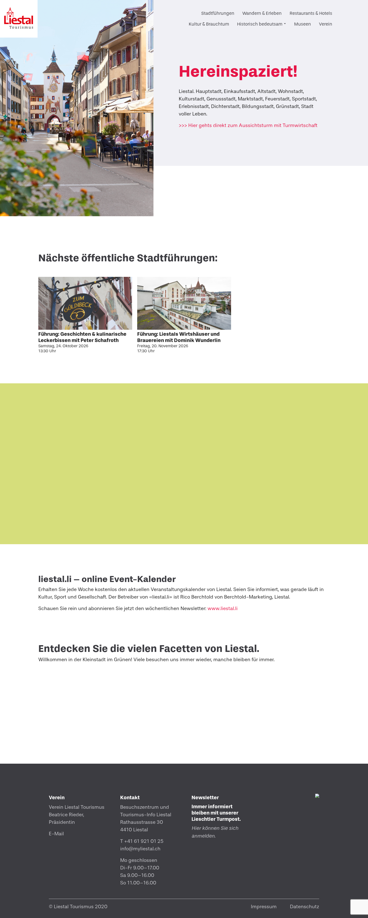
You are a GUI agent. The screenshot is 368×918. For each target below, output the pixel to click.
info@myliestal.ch (140, 849)
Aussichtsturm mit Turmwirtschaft (248, 125)
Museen (302, 24)
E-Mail (56, 834)
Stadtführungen (217, 13)
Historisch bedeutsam (259, 24)
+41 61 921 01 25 (143, 841)
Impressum (264, 906)
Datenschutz (304, 906)
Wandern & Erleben (262, 13)
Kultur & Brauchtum (209, 24)
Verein (325, 24)
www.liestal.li (223, 608)
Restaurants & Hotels (311, 13)
